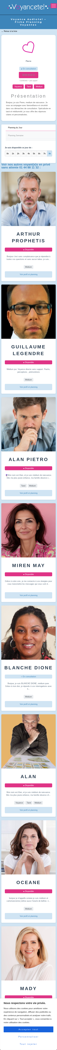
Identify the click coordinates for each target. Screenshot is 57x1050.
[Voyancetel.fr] (28, 7)
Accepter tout (28, 1029)
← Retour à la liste (9, 31)
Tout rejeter (28, 1044)
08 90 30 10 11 (28, 75)
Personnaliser (28, 1037)
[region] (28, 1024)
